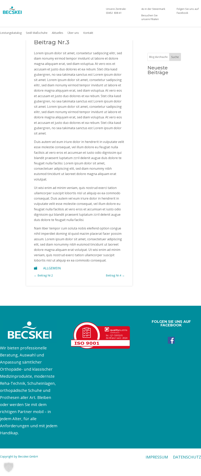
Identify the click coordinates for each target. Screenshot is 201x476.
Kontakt (88, 33)
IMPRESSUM (157, 457)
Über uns (73, 33)
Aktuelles (57, 33)
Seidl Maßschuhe (37, 33)
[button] (8, 467)
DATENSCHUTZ (187, 457)
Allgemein (52, 268)
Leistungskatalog (11, 33)
